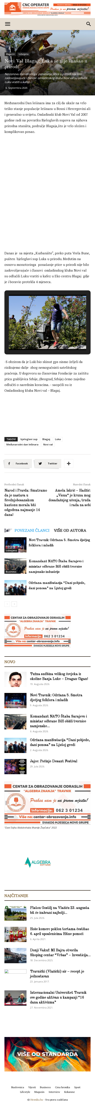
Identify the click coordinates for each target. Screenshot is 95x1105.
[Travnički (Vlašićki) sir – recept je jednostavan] (15, 976)
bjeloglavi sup (29, 439)
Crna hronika (62, 1087)
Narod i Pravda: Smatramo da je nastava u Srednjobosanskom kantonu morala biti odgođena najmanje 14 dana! (25, 503)
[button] (37, 338)
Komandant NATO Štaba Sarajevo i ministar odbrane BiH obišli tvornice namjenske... (58, 721)
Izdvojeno (23, 54)
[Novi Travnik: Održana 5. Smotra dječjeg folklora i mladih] (15, 544)
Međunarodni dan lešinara (22, 444)
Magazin (10, 54)
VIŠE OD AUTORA (70, 530)
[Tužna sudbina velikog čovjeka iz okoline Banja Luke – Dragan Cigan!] (15, 679)
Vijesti (32, 1087)
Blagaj (46, 439)
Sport (77, 1087)
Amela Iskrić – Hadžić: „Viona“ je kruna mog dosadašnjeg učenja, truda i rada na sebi (70, 498)
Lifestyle (25, 1092)
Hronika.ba (36, 1099)
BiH (8, 593)
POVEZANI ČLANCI (32, 530)
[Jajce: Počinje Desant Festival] (15, 766)
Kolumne (69, 1092)
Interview (54, 1092)
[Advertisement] (47, 187)
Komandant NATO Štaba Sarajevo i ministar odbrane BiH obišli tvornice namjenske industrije (56, 567)
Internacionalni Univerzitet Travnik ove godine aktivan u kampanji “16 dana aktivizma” (58, 997)
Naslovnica (17, 1087)
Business (11, 571)
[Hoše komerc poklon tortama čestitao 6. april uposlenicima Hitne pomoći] (15, 934)
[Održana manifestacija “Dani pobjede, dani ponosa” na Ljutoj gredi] (15, 587)
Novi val (48, 444)
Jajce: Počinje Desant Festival (53, 761)
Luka (58, 439)
